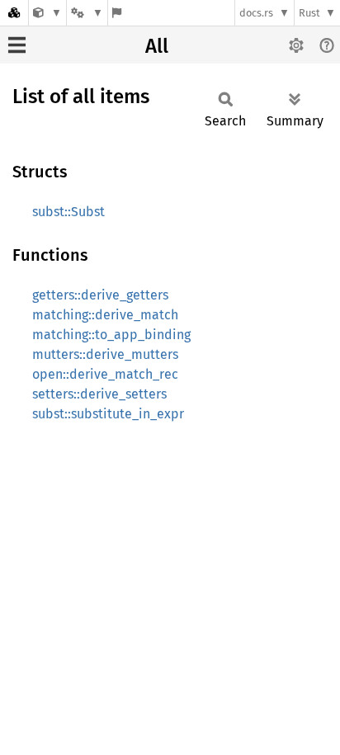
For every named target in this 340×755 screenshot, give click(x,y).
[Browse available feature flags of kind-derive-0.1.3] (116, 13)
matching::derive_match (105, 315)
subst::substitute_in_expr (108, 414)
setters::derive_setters (99, 394)
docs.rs (256, 13)
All (156, 46)
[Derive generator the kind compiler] (47, 13)
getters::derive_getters (100, 295)
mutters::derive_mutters (105, 354)
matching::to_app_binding (111, 334)
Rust (309, 13)
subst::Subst (68, 211)
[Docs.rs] (14, 13)
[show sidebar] (17, 45)
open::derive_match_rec (105, 374)
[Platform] (86, 13)
